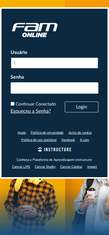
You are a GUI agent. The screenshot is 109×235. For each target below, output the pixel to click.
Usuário (19, 52)
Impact (92, 166)
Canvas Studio (45, 166)
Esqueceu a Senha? (31, 111)
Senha (17, 77)
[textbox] (54, 88)
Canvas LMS (21, 166)
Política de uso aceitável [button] (39, 140)
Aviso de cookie (80, 132)
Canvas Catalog (71, 166)
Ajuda (22, 132)
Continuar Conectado (36, 104)
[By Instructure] (54, 150)
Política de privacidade (47, 132)
